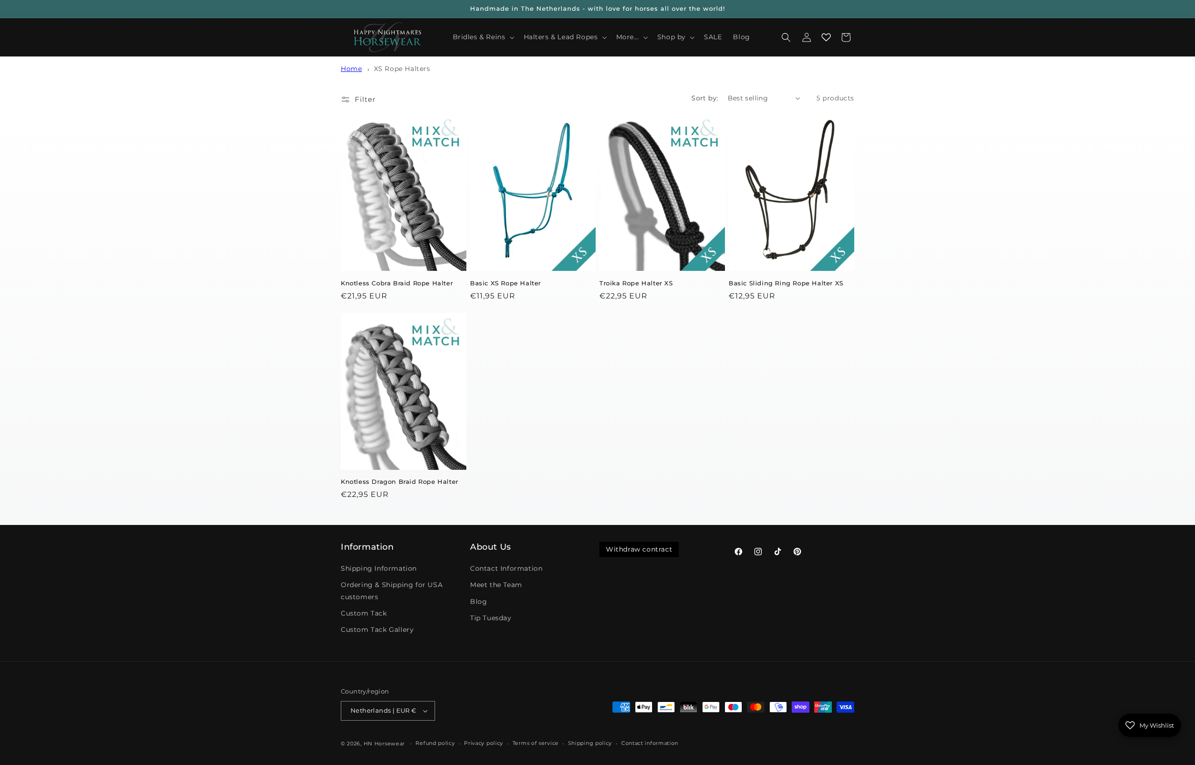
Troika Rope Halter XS (636, 282)
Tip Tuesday (491, 618)
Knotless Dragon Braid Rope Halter (399, 481)
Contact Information (506, 568)
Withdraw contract (639, 549)
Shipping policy (590, 743)
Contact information (649, 743)
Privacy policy (483, 743)
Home (351, 68)
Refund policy (435, 743)
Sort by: (704, 98)
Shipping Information (379, 568)
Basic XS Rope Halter (505, 282)
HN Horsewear (384, 743)
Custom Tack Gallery (377, 629)
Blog (478, 601)
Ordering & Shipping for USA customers (392, 591)
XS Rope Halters (402, 68)
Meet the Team (496, 585)
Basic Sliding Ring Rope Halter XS (786, 282)
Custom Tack (364, 613)
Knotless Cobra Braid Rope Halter (397, 282)
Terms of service (536, 743)
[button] (482, 37)
